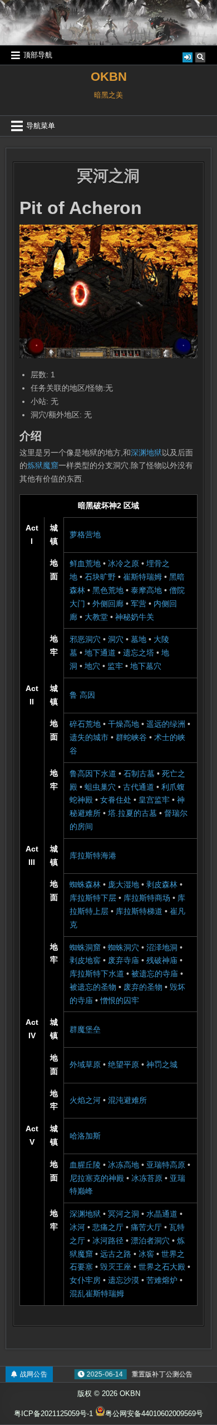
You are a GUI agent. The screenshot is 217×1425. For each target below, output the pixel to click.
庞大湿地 (123, 884)
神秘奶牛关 (134, 616)
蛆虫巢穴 (100, 786)
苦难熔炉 (161, 1280)
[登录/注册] (188, 57)
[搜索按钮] (200, 57)
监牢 (115, 666)
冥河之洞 (108, 175)
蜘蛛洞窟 (85, 947)
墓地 (138, 639)
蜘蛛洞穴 (123, 947)
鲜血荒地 (85, 563)
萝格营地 (85, 534)
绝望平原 (123, 1064)
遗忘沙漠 (123, 1280)
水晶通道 (161, 1213)
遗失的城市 (89, 737)
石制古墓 (139, 773)
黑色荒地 (108, 590)
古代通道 (138, 786)
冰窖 (146, 1253)
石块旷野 (100, 576)
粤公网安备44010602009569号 (154, 1413)
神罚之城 (161, 1064)
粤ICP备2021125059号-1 (53, 1413)
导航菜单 (40, 125)
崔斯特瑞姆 (142, 576)
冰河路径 (108, 1240)
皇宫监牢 (154, 799)
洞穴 (116, 639)
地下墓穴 (145, 666)
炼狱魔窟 (42, 465)
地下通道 (100, 652)
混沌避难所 (127, 1100)
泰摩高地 (146, 590)
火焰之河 (85, 1100)
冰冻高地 (123, 1164)
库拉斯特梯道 (139, 911)
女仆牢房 (85, 1280)
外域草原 (85, 1064)
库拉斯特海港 (93, 855)
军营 (138, 603)
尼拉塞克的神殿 (97, 1178)
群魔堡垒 (85, 1029)
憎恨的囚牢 (119, 1000)
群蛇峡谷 (131, 737)
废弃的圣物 (143, 987)
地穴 (92, 666)
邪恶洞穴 (85, 639)
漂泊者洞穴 (150, 1240)
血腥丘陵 (85, 1164)
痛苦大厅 (146, 1227)
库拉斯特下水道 (97, 973)
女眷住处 (115, 799)
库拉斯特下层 (93, 897)
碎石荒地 (85, 723)
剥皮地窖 (85, 960)
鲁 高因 (82, 694)
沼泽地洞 (161, 947)
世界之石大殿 (162, 1266)
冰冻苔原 (146, 1178)
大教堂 (96, 616)
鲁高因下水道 (93, 773)
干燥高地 (123, 723)
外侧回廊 (108, 603)
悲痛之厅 (108, 1227)
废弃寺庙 (123, 960)
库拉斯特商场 (147, 897)
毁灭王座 (115, 1266)
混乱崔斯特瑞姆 (97, 1293)
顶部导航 (37, 55)
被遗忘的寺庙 (154, 973)
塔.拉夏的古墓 (132, 813)
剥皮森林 (161, 884)
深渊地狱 (146, 452)
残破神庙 (161, 960)
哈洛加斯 (85, 1135)
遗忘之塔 (138, 652)
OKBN (109, 77)
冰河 (77, 1227)
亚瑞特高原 (165, 1164)
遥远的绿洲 (165, 723)
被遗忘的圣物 (93, 987)
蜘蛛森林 (85, 884)
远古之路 (115, 1253)
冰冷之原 (123, 563)
